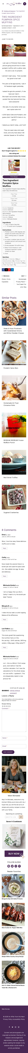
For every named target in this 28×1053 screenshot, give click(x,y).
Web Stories (6, 1009)
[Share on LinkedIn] (12, 269)
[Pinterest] (18, 1027)
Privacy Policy (7, 1019)
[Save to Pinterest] (9, 269)
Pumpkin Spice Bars (11, 368)
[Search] (21, 817)
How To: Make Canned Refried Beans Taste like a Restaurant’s (13, 986)
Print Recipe (14, 177)
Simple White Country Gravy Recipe (13, 956)
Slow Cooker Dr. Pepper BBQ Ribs (12, 927)
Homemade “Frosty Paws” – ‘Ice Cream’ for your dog (21, 281)
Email (4, 746)
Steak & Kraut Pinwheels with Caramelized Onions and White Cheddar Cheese (14, 331)
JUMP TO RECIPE (7, 39)
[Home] (2, 11)
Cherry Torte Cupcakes (6, 279)
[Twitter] (12, 1027)
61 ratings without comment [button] (17, 690)
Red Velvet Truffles (11, 477)
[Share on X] (6, 269)
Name (4, 738)
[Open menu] (3, 4)
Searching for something (14, 814)
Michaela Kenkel (7, 25)
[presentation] (14, 313)
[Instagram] (15, 1027)
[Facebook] (9, 1027)
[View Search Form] (24, 3)
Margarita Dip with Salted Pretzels (12, 899)
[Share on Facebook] (3, 269)
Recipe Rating (6, 704)
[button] (11, 172)
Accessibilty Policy (19, 1019)
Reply (4, 548)
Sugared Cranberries (11, 512)
